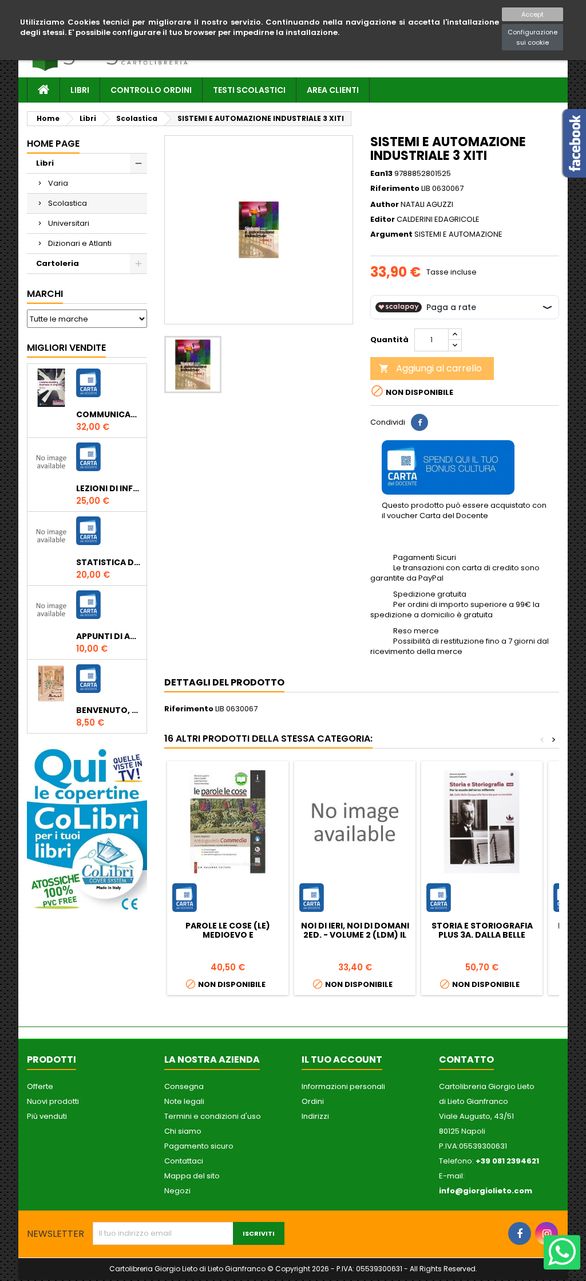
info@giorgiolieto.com (485, 1190)
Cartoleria (57, 263)
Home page (53, 143)
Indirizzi (315, 1116)
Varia (58, 183)
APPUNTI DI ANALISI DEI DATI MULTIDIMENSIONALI (109, 636)
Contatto (466, 1059)
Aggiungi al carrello (430, 368)
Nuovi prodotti (53, 1101)
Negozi (177, 1190)
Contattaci (183, 1160)
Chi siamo (182, 1131)
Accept (532, 14)
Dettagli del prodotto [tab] (224, 682)
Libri (79, 90)
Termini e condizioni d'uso (212, 1116)
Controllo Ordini (151, 90)
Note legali (184, 1101)
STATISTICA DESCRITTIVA (109, 562)
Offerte (40, 1086)
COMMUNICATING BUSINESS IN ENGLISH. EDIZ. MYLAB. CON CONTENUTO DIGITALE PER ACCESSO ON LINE (109, 414)
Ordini (313, 1101)
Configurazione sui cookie (532, 37)
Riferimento (394, 188)
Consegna (184, 1086)
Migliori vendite (66, 347)
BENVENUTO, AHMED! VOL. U (109, 710)
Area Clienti (333, 90)
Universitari (68, 223)
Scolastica (67, 203)
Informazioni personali (343, 1086)
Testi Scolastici (249, 90)
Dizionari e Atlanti (80, 243)
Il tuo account (342, 1059)
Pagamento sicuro (198, 1146)
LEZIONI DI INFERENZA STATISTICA (109, 488)
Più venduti (47, 1116)
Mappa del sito (192, 1175)
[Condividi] (419, 422)
